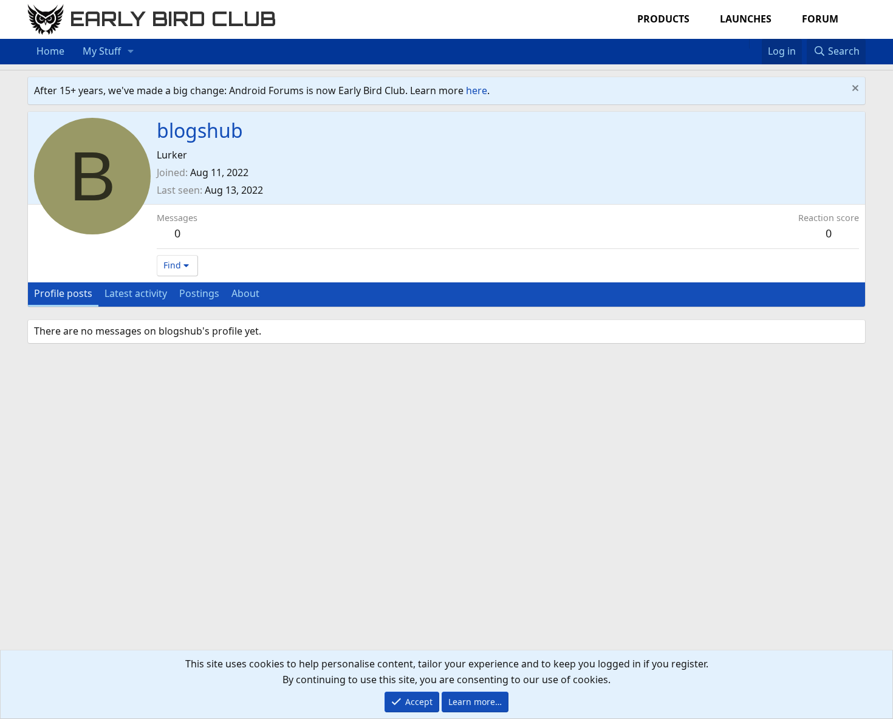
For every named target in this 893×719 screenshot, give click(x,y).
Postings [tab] (199, 293)
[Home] (743, 44)
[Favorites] (755, 44)
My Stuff (102, 51)
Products (663, 19)
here (476, 90)
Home (50, 51)
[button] (131, 51)
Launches (746, 19)
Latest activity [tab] (135, 293)
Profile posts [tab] (63, 293)
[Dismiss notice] (854, 89)
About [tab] (245, 293)
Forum (820, 19)
